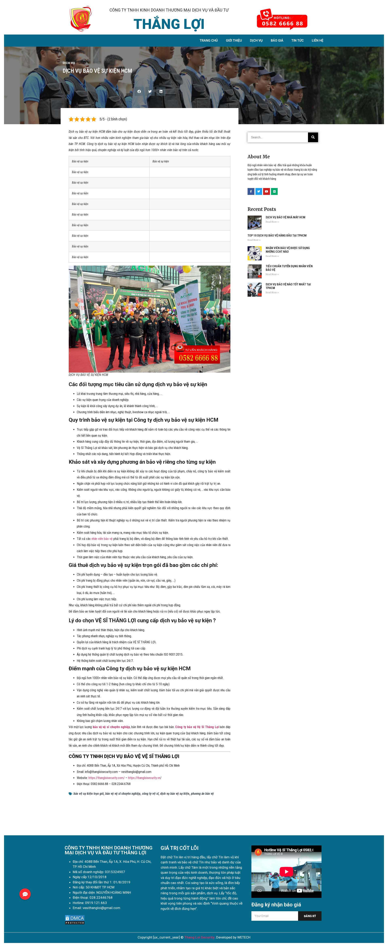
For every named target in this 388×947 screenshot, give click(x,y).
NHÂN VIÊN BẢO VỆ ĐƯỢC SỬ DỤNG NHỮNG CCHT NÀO (288, 249)
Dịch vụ (256, 40)
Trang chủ (209, 40)
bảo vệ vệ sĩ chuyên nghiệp (122, 794)
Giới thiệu (234, 40)
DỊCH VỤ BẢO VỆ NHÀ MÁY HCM (285, 217)
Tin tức (297, 40)
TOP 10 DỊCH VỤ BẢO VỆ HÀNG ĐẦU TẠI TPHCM (277, 235)
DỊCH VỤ (69, 63)
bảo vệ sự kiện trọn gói (89, 794)
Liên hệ (317, 40)
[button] (139, 91)
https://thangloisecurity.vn (144, 778)
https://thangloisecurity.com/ (107, 778)
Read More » (272, 222)
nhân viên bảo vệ (102, 539)
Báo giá (277, 40)
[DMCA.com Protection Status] (75, 924)
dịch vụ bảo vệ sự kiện (174, 794)
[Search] (313, 137)
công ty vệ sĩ (150, 794)
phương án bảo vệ (202, 794)
